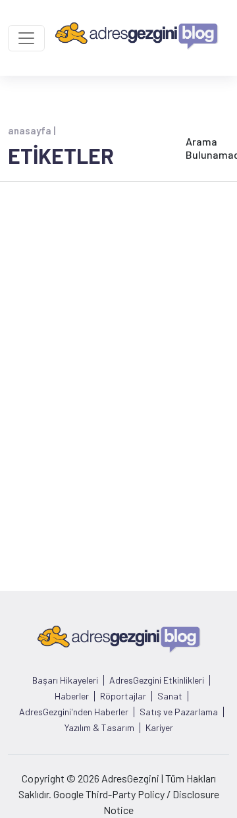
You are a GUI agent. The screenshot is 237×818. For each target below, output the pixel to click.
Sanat (169, 696)
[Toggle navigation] (26, 38)
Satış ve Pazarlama (179, 712)
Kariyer (159, 728)
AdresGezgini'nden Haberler (73, 712)
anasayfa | (31, 130)
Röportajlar (123, 696)
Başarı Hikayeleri (65, 680)
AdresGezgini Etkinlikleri (156, 680)
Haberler (72, 696)
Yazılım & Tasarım (99, 728)
